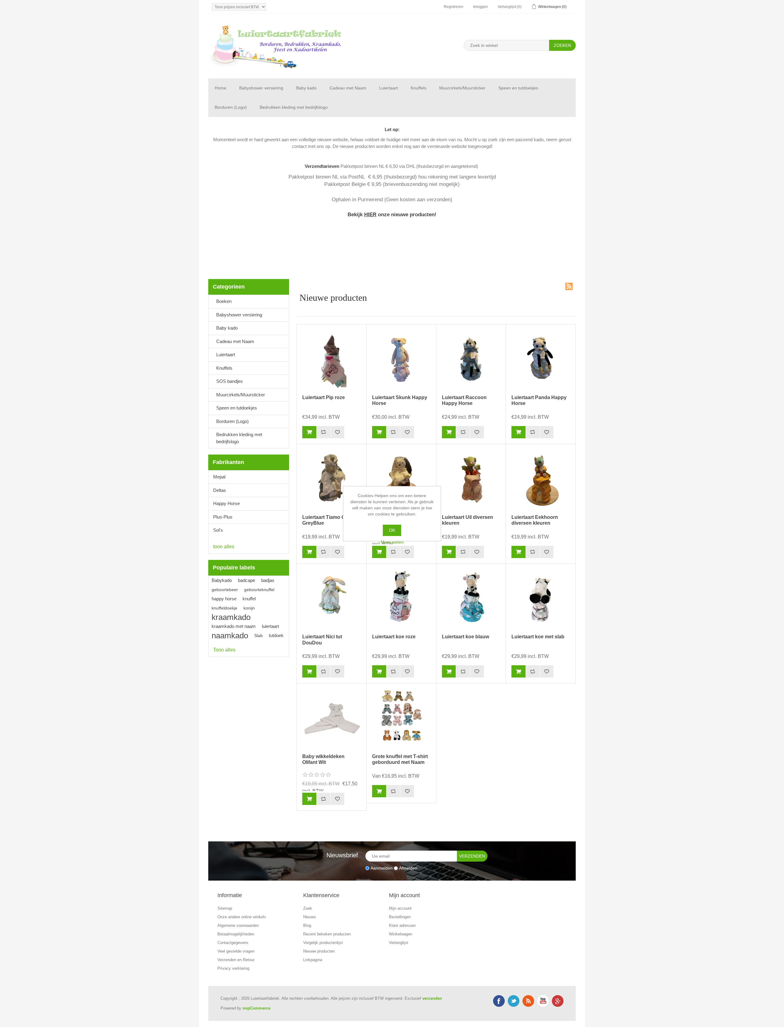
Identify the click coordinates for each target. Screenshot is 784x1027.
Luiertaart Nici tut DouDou (322, 639)
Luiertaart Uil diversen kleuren (467, 520)
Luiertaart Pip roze (323, 397)
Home (220, 87)
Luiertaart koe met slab (537, 636)
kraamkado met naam (234, 626)
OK (392, 530)
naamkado (230, 635)
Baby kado (306, 87)
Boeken (224, 301)
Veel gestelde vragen (235, 951)
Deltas (219, 490)
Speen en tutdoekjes (518, 87)
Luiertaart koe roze (394, 636)
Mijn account (400, 908)
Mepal (219, 476)
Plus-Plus (222, 516)
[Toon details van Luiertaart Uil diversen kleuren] (471, 479)
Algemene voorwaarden (238, 925)
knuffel (249, 598)
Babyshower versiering (261, 87)
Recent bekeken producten (327, 934)
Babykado (222, 580)
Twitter (513, 1001)
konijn (249, 608)
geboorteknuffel (259, 589)
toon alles (223, 546)
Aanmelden (382, 868)
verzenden (432, 998)
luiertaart (270, 626)
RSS (569, 286)
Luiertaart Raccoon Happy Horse (464, 400)
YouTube (543, 1001)
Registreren (453, 7)
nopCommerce (256, 1008)
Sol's (218, 530)
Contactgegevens (232, 942)
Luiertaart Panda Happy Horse (539, 400)
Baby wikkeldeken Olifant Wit (323, 759)
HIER (370, 214)
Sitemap (224, 908)
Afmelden (408, 868)
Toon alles (224, 649)
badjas (267, 580)
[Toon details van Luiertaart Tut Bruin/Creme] (401, 479)
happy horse (224, 598)
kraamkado (231, 617)
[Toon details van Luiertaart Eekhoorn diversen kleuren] (540, 479)
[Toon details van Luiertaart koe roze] (401, 598)
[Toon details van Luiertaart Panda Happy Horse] (540, 359)
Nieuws (309, 917)
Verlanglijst (398, 942)
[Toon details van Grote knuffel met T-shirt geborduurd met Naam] (401, 718)
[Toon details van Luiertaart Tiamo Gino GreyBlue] (331, 479)
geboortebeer (225, 589)
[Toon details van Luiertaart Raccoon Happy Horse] (471, 359)
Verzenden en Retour (235, 959)
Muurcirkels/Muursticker (462, 87)
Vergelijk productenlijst (323, 942)
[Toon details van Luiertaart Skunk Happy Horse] (401, 359)
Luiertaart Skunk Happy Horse (399, 400)
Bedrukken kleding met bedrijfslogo (294, 107)
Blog (307, 925)
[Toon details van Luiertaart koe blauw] (471, 598)
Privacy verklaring (233, 968)
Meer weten (392, 542)
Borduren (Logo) (231, 107)
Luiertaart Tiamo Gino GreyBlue (327, 520)
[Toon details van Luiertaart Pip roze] (331, 359)
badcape (246, 580)
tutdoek (276, 635)
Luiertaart (388, 87)
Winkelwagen (400, 934)
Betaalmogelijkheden (235, 934)
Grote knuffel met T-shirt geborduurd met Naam (400, 759)
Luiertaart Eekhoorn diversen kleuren (534, 520)
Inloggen (480, 7)
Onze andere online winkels (241, 917)
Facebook (499, 1001)
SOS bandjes (229, 381)
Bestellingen (400, 917)
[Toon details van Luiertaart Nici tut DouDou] (331, 598)
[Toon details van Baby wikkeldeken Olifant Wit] (331, 718)
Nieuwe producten (319, 951)
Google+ (558, 1001)
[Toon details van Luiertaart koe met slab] (540, 598)
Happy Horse (226, 503)
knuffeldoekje (224, 608)
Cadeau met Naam (348, 87)
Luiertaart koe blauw (465, 636)
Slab (258, 635)
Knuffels (418, 87)
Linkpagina (312, 959)
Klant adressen (402, 925)
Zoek (307, 908)
